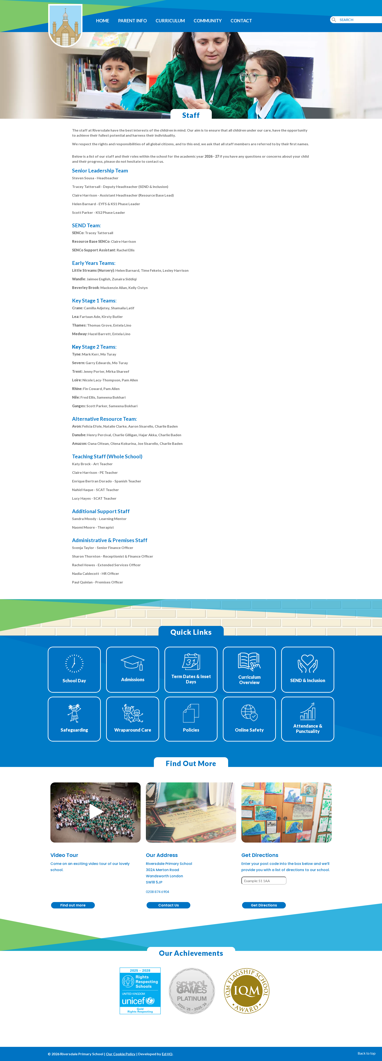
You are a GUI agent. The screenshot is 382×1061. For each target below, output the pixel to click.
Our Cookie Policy (121, 1054)
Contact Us (168, 905)
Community (208, 20)
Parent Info (132, 20)
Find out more (73, 905)
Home (102, 20)
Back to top (367, 1053)
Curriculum (170, 20)
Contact (241, 20)
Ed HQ (167, 1054)
